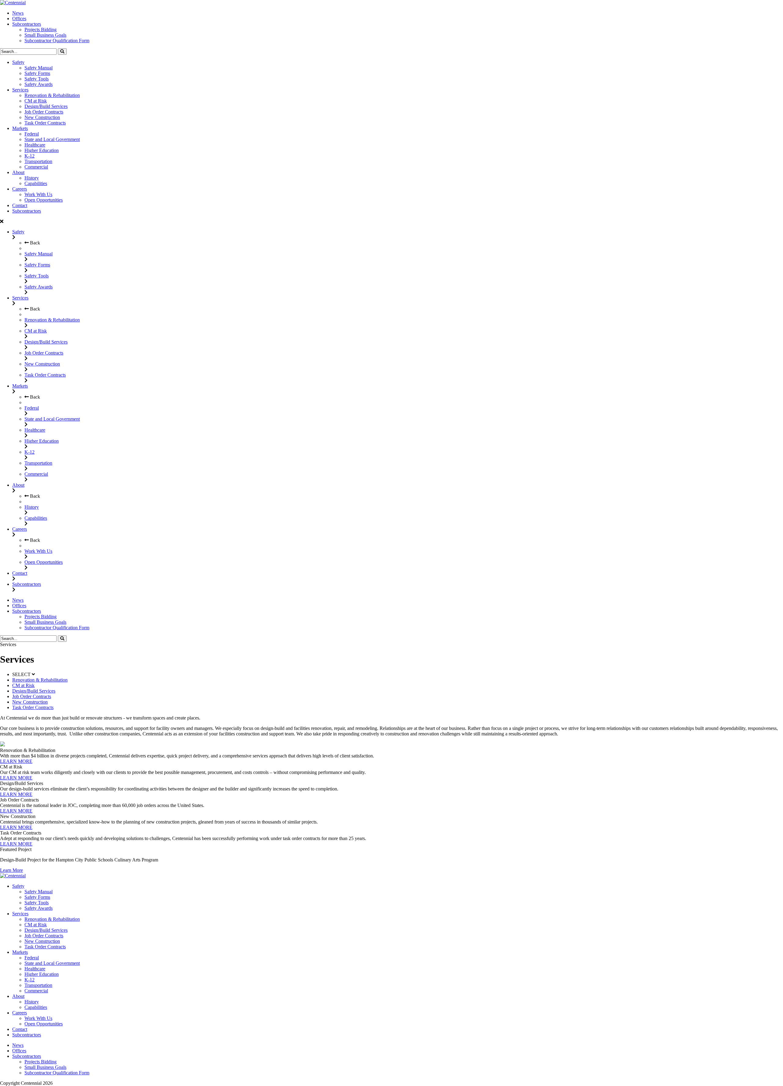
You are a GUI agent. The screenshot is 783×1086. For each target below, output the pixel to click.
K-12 (29, 155)
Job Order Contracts (43, 111)
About (18, 172)
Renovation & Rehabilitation (52, 95)
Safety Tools (36, 78)
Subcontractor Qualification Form (56, 40)
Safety (18, 62)
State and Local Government (52, 139)
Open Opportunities (43, 200)
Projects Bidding (40, 29)
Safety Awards (38, 84)
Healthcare (34, 144)
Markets (20, 128)
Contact (19, 205)
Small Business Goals (45, 35)
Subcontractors (26, 24)
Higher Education (41, 150)
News (18, 13)
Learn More (11, 870)
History (31, 177)
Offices (19, 18)
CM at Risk (35, 100)
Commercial (36, 166)
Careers (19, 189)
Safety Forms (37, 73)
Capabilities (35, 183)
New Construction (42, 117)
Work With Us (38, 194)
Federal (31, 133)
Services (20, 89)
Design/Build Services (46, 106)
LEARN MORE (16, 761)
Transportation (38, 161)
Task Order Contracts (45, 122)
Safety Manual (38, 67)
